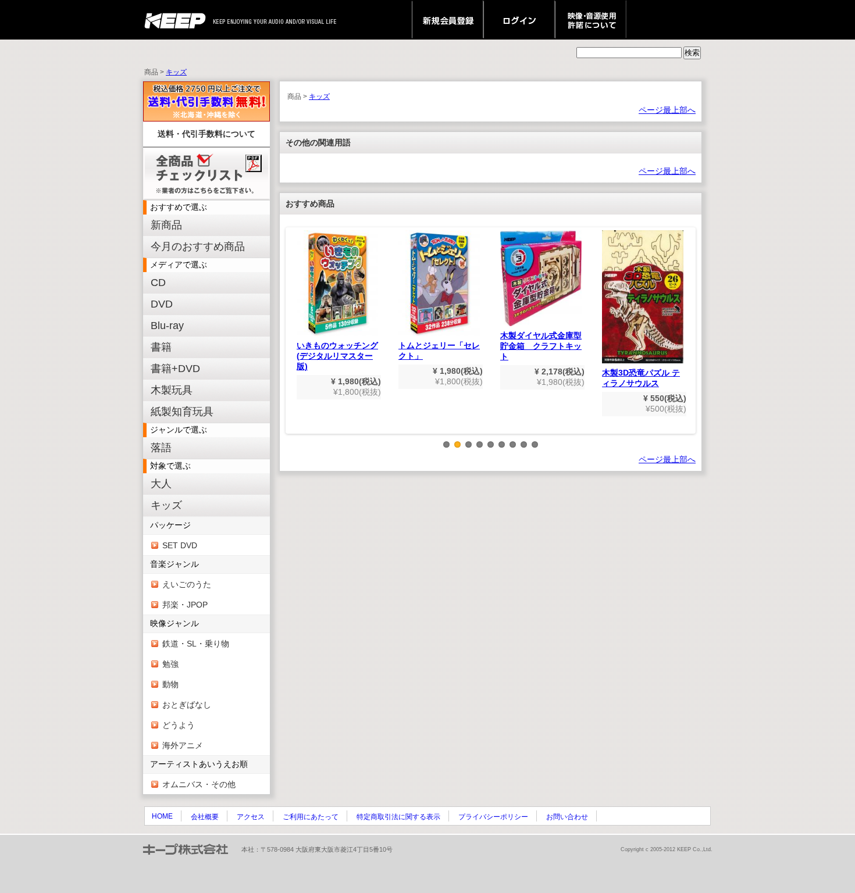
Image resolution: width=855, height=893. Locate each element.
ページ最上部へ (667, 110)
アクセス (251, 817)
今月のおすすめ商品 (198, 246)
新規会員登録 (447, 20)
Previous (293, 339)
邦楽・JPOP (185, 604)
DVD (162, 304)
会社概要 (205, 817)
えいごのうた (186, 584)
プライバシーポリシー (493, 817)
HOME (162, 816)
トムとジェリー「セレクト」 (439, 350)
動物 (170, 684)
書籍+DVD (175, 368)
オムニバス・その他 (199, 784)
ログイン (519, 20)
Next (687, 339)
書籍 (161, 347)
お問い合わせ (567, 817)
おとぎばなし (186, 704)
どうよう (178, 725)
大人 (161, 484)
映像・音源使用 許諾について (590, 20)
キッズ (176, 72)
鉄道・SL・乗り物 (195, 643)
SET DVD (179, 545)
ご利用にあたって (311, 817)
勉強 (170, 664)
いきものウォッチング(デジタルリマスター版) (337, 356)
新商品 (166, 225)
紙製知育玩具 (182, 411)
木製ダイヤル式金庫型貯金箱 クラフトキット (541, 346)
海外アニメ (182, 745)
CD (158, 282)
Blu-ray (167, 325)
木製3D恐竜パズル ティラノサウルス (641, 378)
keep (178, 20)
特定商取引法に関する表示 (398, 817)
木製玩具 (172, 390)
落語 (161, 447)
